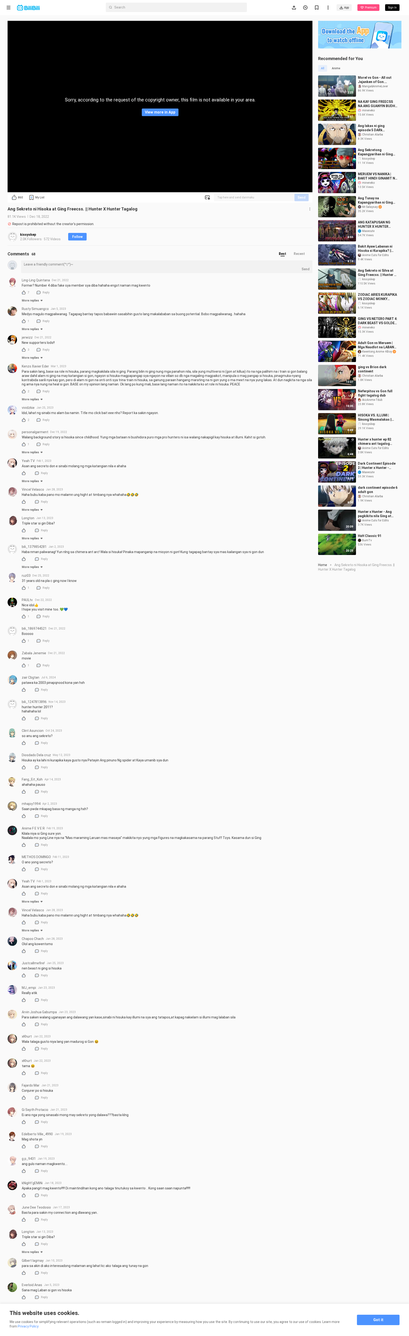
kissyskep (28, 234)
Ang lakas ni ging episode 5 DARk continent (371, 128)
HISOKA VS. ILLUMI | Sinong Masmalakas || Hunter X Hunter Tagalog (377, 417)
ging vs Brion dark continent (372, 369)
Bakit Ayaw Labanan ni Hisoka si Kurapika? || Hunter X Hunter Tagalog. (375, 248)
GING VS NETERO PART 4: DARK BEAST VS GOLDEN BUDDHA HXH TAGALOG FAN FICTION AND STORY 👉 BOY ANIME (377, 321)
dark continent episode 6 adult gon (377, 490)
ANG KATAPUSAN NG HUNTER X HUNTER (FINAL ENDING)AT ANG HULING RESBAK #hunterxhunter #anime (376, 224)
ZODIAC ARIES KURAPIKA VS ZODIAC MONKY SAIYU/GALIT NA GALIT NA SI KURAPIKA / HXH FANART (377, 297)
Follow (77, 237)
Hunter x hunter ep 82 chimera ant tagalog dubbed (374, 441)
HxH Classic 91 (369, 536)
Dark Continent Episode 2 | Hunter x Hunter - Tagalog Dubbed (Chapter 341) (377, 466)
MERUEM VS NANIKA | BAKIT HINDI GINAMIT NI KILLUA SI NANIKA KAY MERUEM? (377, 176)
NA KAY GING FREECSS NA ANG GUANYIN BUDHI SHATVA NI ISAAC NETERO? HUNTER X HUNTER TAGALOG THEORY (377, 104)
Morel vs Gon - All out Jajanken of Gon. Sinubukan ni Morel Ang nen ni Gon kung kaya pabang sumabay (376, 80)
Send (302, 197)
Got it (378, 1320)
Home (322, 565)
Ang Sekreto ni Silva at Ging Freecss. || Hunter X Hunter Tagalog (377, 273)
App (346, 7)
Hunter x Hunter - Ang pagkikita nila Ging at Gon (375, 514)
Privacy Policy (28, 1326)
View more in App (160, 112)
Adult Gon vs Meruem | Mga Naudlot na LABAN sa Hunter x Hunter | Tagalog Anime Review (376, 345)
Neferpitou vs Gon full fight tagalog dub (375, 393)
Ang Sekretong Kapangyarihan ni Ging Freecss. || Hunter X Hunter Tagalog (375, 152)
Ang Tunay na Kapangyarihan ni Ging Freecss (375, 200)
